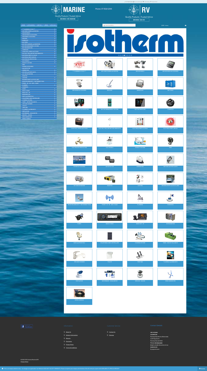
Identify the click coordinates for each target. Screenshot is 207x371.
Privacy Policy (70, 344)
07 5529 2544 (129, 1)
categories (31, 25)
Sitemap (111, 335)
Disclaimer (69, 341)
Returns (68, 338)
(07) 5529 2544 (158, 343)
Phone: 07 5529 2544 (103, 9)
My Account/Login (138, 1)
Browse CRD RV (139, 20)
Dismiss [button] (203, 368)
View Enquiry (147, 1)
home (23, 25)
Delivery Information (72, 335)
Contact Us (112, 332)
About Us (68, 332)
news (46, 25)
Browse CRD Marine (68, 19)
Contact (40, 25)
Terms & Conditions (71, 348)
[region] (125, 43)
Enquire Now (154, 1)
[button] (125, 43)
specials (53, 25)
